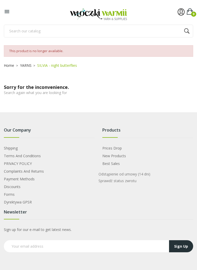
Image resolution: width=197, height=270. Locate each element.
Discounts (12, 186)
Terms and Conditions (22, 155)
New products (114, 155)
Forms (9, 194)
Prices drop (112, 148)
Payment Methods (19, 178)
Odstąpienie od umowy (124, 174)
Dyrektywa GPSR (18, 202)
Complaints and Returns (24, 171)
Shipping (11, 148)
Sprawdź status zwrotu (117, 180)
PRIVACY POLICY (18, 163)
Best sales (111, 163)
